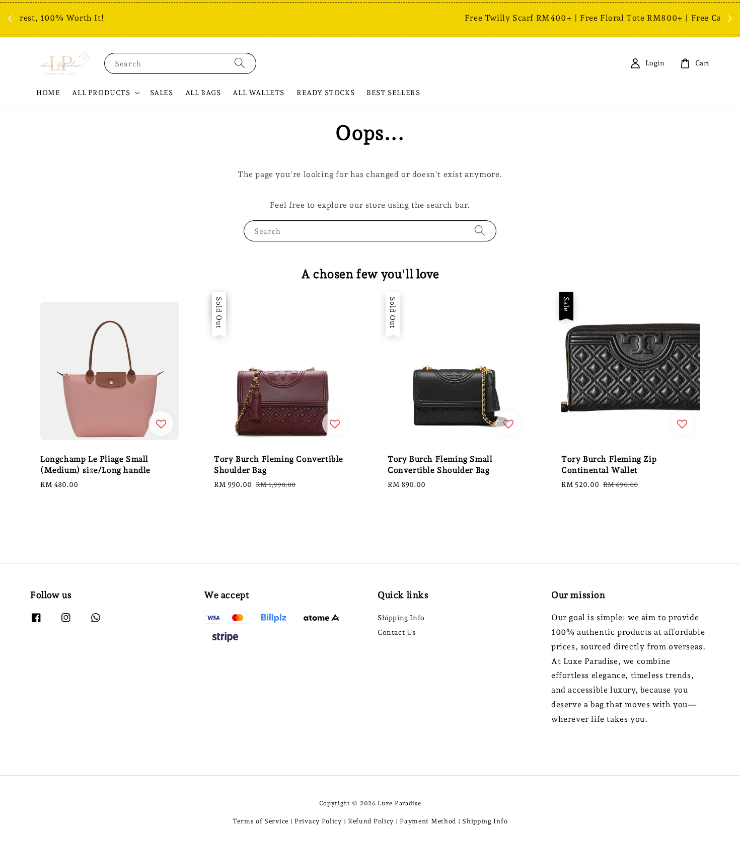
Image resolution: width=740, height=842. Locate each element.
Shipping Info (401, 618)
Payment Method (428, 821)
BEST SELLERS (393, 93)
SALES (161, 93)
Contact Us (397, 632)
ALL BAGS (203, 93)
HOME (48, 93)
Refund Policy (371, 821)
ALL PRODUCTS (101, 93)
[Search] (240, 63)
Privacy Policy (318, 821)
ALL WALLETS (258, 93)
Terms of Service (260, 821)
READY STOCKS (325, 93)
